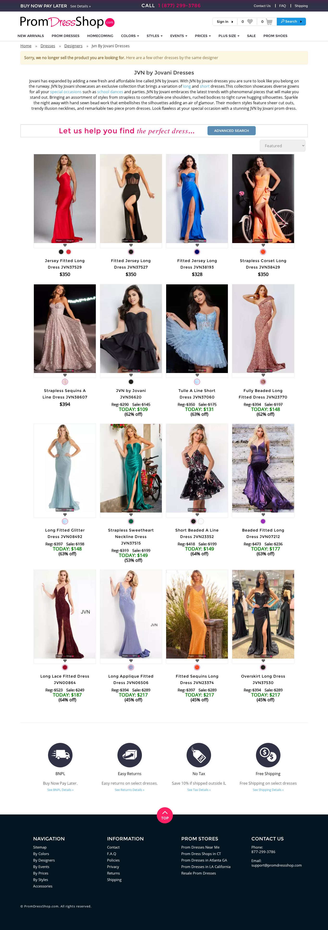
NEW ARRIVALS (31, 36)
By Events (41, 866)
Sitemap (40, 847)
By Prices (40, 873)
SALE (251, 36)
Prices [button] (201, 36)
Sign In (222, 21)
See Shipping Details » (268, 790)
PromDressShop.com (41, 906)
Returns (113, 873)
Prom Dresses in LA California (206, 866)
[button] (291, 21)
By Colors (41, 853)
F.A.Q (111, 853)
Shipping (301, 6)
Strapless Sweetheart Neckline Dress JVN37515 (131, 536)
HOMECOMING (100, 36)
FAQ (282, 6)
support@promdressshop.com (276, 865)
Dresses (48, 46)
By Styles (40, 879)
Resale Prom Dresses (198, 873)
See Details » (80, 6)
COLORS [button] (129, 36)
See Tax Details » (199, 790)
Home (25, 46)
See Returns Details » (129, 790)
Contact (113, 847)
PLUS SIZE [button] (228, 36)
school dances (110, 91)
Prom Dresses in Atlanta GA (204, 860)
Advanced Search (231, 130)
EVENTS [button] (177, 36)
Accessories (42, 886)
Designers (73, 46)
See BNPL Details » (60, 790)
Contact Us (262, 6)
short (205, 86)
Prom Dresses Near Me (200, 847)
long (187, 86)
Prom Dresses (65, 36)
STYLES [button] (153, 36)
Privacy (113, 866)
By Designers (44, 860)
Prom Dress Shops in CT (201, 853)
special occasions (66, 91)
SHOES (275, 36)
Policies (113, 860)
